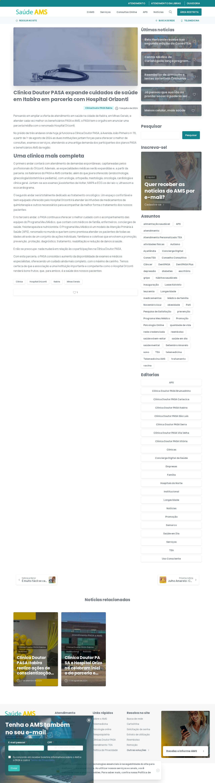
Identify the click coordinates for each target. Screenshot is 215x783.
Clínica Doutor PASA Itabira (171, 407)
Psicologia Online (153, 325)
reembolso (177, 331)
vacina (147, 365)
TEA (157, 352)
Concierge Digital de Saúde (171, 458)
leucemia (149, 291)
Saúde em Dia (171, 533)
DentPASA (164, 264)
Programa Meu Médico (156, 318)
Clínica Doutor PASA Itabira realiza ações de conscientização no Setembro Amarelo (34, 665)
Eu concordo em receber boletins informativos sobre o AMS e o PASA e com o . (49, 759)
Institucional (171, 491)
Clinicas (171, 449)
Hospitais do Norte (171, 483)
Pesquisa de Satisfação (157, 311)
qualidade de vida (180, 325)
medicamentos (152, 298)
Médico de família (177, 298)
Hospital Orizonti (38, 281)
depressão (149, 271)
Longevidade (168, 291)
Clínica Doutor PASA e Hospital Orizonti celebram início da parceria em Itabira (83, 665)
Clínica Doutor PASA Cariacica (171, 399)
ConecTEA (149, 257)
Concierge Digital (172, 250)
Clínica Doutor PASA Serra (171, 424)
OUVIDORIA (193, 3)
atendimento (151, 230)
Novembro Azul (152, 304)
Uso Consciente (171, 558)
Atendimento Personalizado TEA (162, 237)
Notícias (171, 508)
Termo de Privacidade (45, 760)
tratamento (178, 358)
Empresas (171, 466)
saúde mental (151, 345)
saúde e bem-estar (154, 338)
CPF (53, 742)
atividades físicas (153, 244)
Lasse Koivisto (173, 284)
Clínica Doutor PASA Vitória (171, 441)
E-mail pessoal (19, 742)
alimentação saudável (156, 223)
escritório (184, 271)
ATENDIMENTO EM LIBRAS (166, 3)
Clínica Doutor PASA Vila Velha (171, 432)
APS (178, 223)
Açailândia (149, 250)
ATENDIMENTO (136, 3)
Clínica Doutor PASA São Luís (171, 416)
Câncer (147, 264)
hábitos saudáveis (166, 277)
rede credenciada (154, 331)
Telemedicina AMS (154, 358)
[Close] (158, 770)
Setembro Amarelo (177, 345)
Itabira (57, 281)
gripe (146, 277)
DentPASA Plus (184, 264)
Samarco (171, 525)
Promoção (182, 318)
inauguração (151, 284)
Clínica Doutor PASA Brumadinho (171, 390)
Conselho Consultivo (174, 257)
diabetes (167, 271)
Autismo (175, 244)
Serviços (171, 541)
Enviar (16, 768)
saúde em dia (179, 338)
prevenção (183, 311)
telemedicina (174, 352)
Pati (188, 304)
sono (146, 352)
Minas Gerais (73, 281)
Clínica (19, 281)
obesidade (173, 304)
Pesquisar (151, 126)
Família (171, 474)
